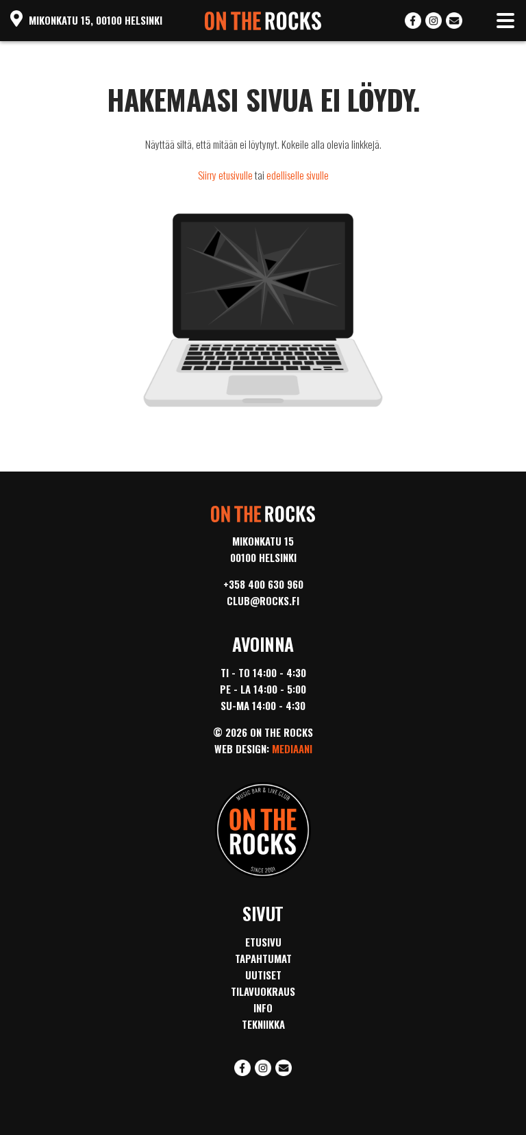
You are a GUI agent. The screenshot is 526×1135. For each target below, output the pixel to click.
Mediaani (292, 748)
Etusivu (263, 941)
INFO (263, 1007)
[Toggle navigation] (505, 20)
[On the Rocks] (263, 17)
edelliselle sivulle (297, 174)
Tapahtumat (263, 958)
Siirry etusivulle (225, 174)
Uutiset (263, 974)
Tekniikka (263, 1024)
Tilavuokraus (263, 991)
